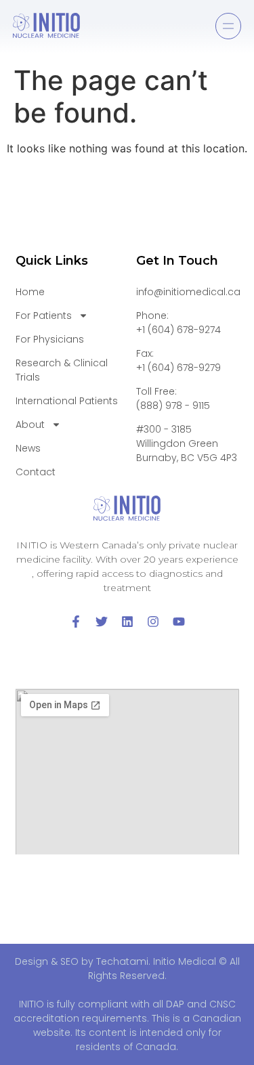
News (28, 448)
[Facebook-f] (76, 621)
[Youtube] (179, 621)
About (30, 424)
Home (30, 292)
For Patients (44, 315)
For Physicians (50, 339)
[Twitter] (102, 621)
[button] (228, 26)
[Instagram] (153, 621)
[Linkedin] (127, 621)
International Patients (67, 401)
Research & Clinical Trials (62, 370)
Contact (36, 472)
